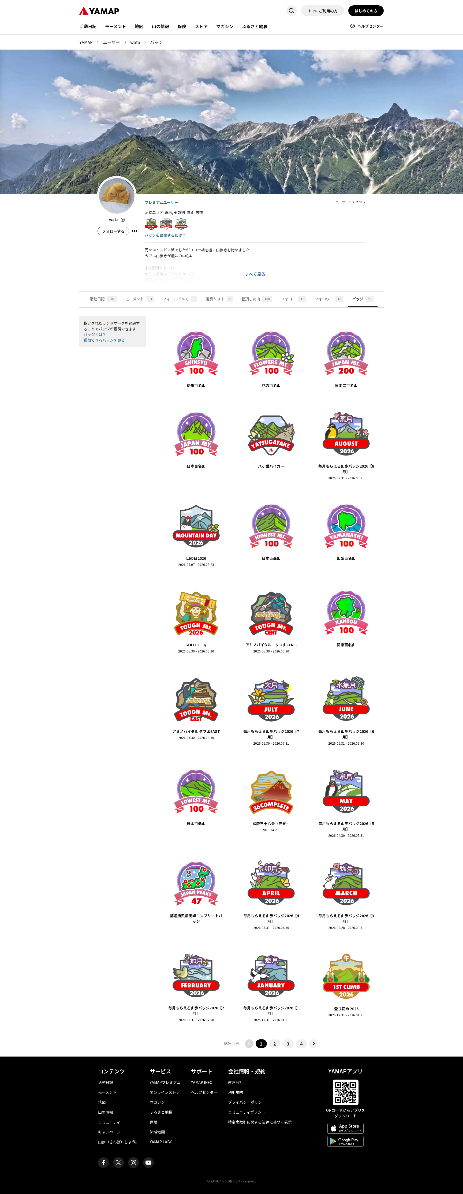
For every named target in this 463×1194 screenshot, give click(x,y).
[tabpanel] (231, 682)
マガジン (224, 26)
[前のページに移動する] (249, 1043)
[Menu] (134, 231)
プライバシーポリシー (247, 1102)
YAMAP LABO (161, 1141)
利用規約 (235, 1092)
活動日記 (87, 26)
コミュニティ (109, 1122)
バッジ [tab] (361, 298)
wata (135, 42)
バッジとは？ (95, 334)
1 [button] (261, 1043)
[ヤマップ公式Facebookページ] (103, 1162)
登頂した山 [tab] (255, 298)
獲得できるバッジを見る (104, 340)
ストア (201, 26)
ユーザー (111, 42)
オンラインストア (165, 1092)
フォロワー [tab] (328, 298)
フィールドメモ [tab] (179, 298)
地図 (139, 26)
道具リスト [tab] (218, 298)
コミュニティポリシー (246, 1112)
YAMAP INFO (201, 1082)
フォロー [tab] (292, 298)
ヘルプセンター (370, 26)
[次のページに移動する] (313, 1043)
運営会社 (235, 1082)
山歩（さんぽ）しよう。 (118, 1141)
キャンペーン (109, 1132)
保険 (182, 26)
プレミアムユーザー (161, 202)
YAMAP (86, 42)
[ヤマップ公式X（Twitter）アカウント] (118, 1162)
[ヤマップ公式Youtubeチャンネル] (148, 1162)
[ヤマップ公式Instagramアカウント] (133, 1162)
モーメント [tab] (138, 298)
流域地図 (157, 1132)
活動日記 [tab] (102, 298)
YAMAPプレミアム (165, 1082)
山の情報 (160, 26)
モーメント (115, 26)
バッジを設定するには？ (165, 235)
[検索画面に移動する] (291, 10)
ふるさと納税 (255, 26)
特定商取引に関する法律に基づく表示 (260, 1122)
